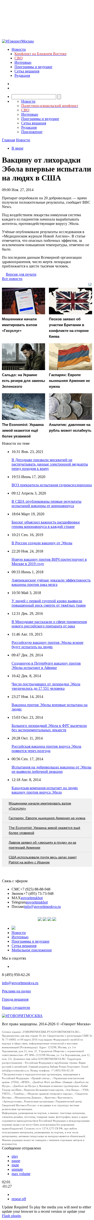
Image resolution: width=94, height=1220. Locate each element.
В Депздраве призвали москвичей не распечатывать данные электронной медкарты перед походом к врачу (50, 464)
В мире (17, 148)
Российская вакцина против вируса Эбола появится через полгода (46, 748)
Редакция (22, 75)
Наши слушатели (16, 1007)
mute (15, 1165)
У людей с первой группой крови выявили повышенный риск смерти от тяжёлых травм (49, 603)
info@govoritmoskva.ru (42, 906)
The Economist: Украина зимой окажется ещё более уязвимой (44, 830)
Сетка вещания (26, 71)
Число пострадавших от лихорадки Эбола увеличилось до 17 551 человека (46, 686)
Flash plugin (11, 1216)
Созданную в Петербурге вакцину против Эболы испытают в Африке (46, 665)
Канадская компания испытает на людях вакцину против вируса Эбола (45, 790)
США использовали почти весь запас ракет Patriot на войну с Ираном (43, 859)
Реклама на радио (16, 991)
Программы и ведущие (33, 67)
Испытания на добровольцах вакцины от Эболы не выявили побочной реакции (51, 769)
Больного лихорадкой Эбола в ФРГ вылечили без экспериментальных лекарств (49, 728)
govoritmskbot (32, 898)
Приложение (31, 132)
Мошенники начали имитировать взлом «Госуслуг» (40, 805)
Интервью (22, 62)
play (15, 1156)
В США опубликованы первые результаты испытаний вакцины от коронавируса (46, 503)
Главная (8, 140)
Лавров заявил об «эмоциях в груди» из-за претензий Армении (42, 844)
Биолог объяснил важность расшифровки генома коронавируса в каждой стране (46, 524)
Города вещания (15, 999)
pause (16, 1161)
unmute (17, 1169)
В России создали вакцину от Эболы (42, 543)
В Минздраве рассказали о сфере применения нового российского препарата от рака (49, 624)
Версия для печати (21, 274)
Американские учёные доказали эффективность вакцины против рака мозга (51, 582)
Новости (19, 49)
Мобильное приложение (32, 950)
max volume (21, 1174)
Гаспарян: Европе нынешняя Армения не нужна (47, 818)
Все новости (12, 279)
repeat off (19, 1199)
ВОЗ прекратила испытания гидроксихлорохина (52, 485)
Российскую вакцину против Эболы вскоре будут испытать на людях (47, 644)
